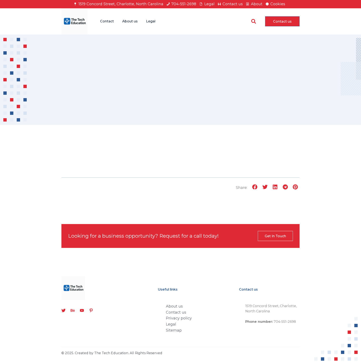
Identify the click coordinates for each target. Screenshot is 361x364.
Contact (107, 21)
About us (130, 21)
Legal (150, 21)
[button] (253, 21)
